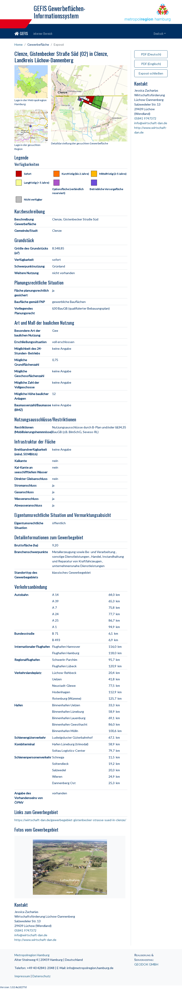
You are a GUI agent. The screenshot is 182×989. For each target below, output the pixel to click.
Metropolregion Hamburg (31, 955)
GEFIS (23, 33)
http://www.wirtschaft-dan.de (35, 940)
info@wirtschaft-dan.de (30, 935)
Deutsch (158, 33)
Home (18, 44)
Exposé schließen (151, 73)
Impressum (22, 976)
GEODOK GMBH (146, 964)
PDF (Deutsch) (151, 54)
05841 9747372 (25, 930)
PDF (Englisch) (151, 64)
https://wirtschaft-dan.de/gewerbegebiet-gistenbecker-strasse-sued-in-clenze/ (70, 820)
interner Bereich (42, 33)
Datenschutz (41, 976)
